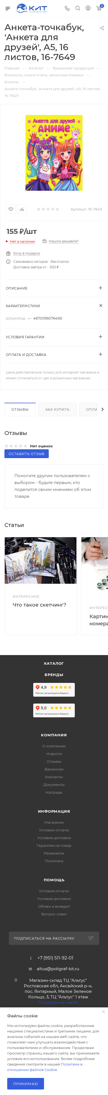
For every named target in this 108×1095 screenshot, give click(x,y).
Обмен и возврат (54, 906)
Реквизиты (54, 853)
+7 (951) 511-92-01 (55, 958)
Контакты (54, 777)
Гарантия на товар (54, 845)
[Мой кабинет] (88, 8)
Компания (54, 735)
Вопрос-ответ (54, 914)
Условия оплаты (54, 830)
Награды (54, 792)
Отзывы (20, 409)
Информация (54, 811)
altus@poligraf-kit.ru (58, 968)
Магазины (54, 822)
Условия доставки (54, 838)
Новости (54, 753)
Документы (54, 784)
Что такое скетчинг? (39, 605)
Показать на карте (58, 1002)
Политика (54, 861)
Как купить (57, 409)
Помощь (54, 880)
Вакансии (54, 769)
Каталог (54, 663)
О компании (54, 746)
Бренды (54, 674)
